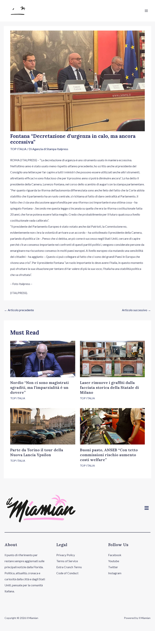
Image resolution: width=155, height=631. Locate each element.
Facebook (114, 555)
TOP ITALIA (18, 149)
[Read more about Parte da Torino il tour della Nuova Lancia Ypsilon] (42, 426)
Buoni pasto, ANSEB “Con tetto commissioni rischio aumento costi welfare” (109, 455)
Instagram (114, 573)
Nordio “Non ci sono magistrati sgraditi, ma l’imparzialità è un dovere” (39, 387)
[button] (146, 508)
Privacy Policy (65, 555)
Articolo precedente (19, 310)
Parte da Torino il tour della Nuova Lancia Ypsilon (36, 452)
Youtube (113, 561)
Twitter (113, 567)
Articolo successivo (136, 310)
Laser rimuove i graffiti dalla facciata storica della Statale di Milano (109, 387)
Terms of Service (67, 561)
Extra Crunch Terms (69, 567)
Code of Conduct (67, 573)
